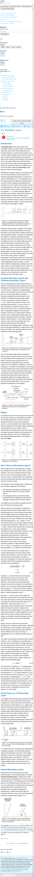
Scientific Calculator (8, 86)
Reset (2, 44)
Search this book (4, 29)
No (9, 852)
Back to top (3, 838)
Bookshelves (17, 126)
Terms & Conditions (6, 869)
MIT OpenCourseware (15, 830)
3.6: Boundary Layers (14, 825)
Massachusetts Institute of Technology (15, 138)
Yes (4, 852)
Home (8, 126)
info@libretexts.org (18, 870)
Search (3, 875)
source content (27, 830)
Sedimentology (30, 126)
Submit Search (4, 34)
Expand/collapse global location (32, 126)
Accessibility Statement (17, 869)
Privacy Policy (26, 867)
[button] (5, 97)
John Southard (10, 136)
